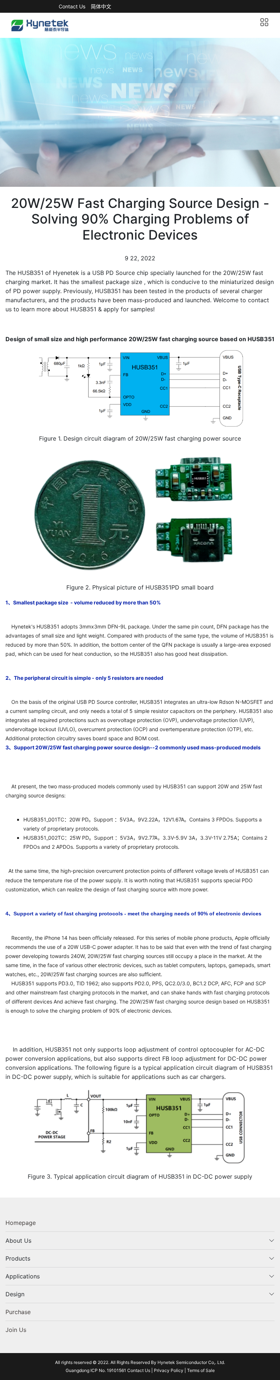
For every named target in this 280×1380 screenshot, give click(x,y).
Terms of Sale (201, 1370)
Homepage (20, 1222)
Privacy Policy (168, 1370)
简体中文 (101, 6)
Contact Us (72, 6)
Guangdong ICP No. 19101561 (96, 1370)
